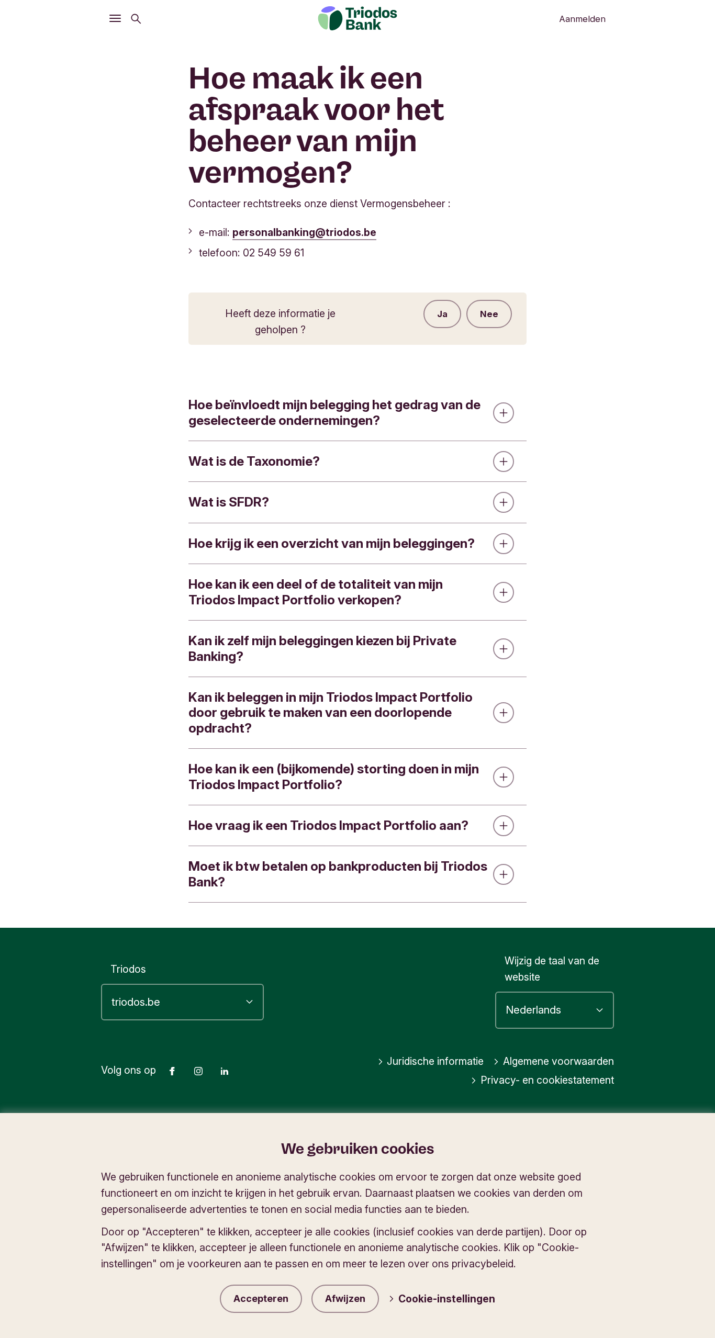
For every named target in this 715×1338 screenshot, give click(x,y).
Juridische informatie (435, 1061)
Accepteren (260, 1298)
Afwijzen (345, 1298)
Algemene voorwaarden (558, 1061)
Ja (442, 314)
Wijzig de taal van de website (552, 968)
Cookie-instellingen (446, 1298)
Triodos (128, 969)
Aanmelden (582, 19)
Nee (489, 314)
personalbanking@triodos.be (304, 232)
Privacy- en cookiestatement (547, 1080)
